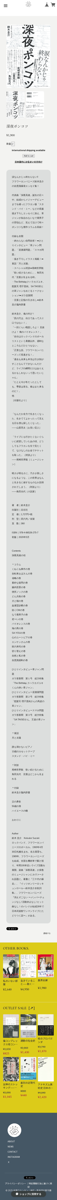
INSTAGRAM (14, 1156)
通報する (47, 933)
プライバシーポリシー (15, 1183)
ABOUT (11, 1141)
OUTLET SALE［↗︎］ (20, 1008)
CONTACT (13, 1151)
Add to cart (28, 156)
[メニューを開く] (5, 5)
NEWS (11, 1146)
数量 (8, 143)
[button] (15, 104)
